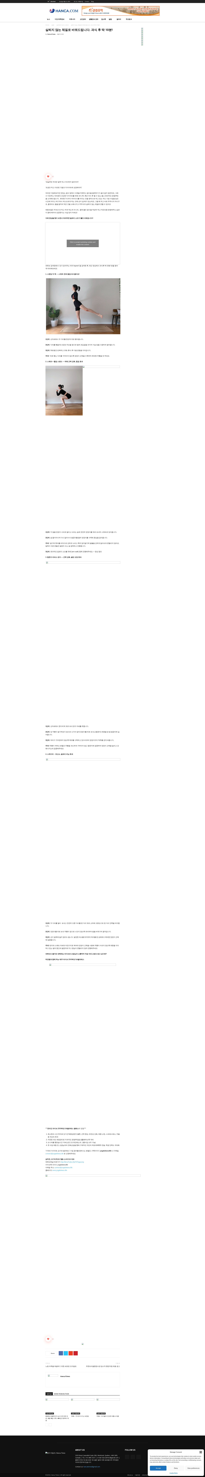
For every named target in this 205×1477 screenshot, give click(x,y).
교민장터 (83, 19)
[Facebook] (150, 1)
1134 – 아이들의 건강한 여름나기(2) (108, 1416)
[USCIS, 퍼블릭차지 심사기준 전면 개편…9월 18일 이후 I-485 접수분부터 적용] (57, 1406)
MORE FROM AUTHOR (61, 1394)
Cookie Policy (174, 1473)
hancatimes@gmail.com (91, 1467)
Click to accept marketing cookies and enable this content (82, 243)
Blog (92, 1)
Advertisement (146, 1475)
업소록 (103, 19)
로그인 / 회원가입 (78, 1)
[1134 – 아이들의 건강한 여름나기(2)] (108, 1406)
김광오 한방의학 (75, 1413)
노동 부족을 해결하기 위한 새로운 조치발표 (60, 1366)
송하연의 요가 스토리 (62, 25)
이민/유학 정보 (49, 1413)
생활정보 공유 (93, 19)
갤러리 (119, 19)
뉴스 (48, 19)
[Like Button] (48, 176)
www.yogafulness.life (59, 1170)
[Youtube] (158, 1)
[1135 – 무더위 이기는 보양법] (82, 1406)
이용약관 (137, 1475)
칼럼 (110, 19)
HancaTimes (51, 34)
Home (47, 25)
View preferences (193, 1468)
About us (130, 1475)
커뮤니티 (72, 19)
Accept (158, 1468)
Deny (176, 1468)
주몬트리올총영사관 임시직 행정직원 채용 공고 (103, 1366)
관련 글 (49, 1394)
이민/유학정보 (59, 19)
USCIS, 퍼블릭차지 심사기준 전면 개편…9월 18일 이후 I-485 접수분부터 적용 (57, 1418)
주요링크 (129, 19)
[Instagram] (154, 1)
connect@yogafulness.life (54, 1153)
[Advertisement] (142, 64)
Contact (87, 1)
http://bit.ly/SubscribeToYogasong (72, 1162)
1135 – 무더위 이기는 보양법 (80, 1416)
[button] (201, 1452)
